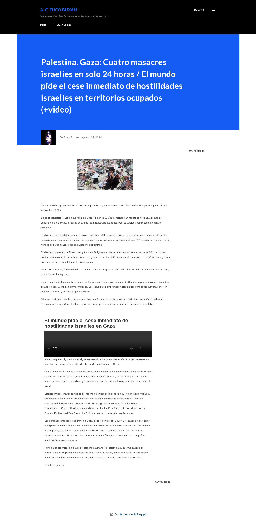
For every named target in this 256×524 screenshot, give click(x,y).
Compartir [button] (196, 150)
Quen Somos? (64, 24)
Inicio (43, 24)
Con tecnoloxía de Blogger (130, 514)
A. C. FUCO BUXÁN (58, 9)
